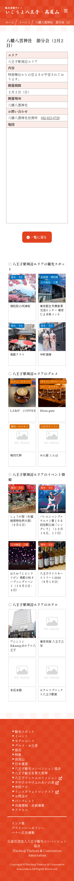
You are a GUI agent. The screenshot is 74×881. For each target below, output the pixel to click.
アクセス (20, 809)
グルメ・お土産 (25, 745)
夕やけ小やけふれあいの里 (33, 782)
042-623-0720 (50, 117)
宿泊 (16, 749)
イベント (20, 736)
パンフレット (23, 800)
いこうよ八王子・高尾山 (32, 11)
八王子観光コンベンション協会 (36, 768)
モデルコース (23, 740)
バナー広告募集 (23, 832)
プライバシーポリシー (28, 827)
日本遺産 (20, 763)
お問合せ (20, 796)
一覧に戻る (38, 237)
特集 (16, 754)
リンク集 (18, 823)
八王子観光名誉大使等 (30, 772)
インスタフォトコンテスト (33, 791)
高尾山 (18, 759)
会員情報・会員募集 (28, 805)
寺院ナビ (20, 786)
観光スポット (23, 731)
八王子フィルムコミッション (35, 777)
